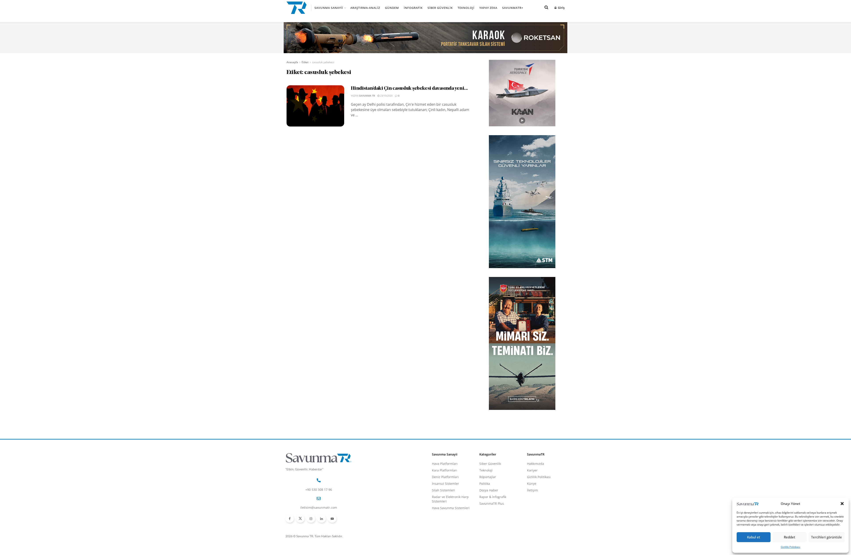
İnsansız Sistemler (445, 483)
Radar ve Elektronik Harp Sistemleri (450, 499)
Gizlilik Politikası (790, 547)
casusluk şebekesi (323, 62)
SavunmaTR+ (512, 8)
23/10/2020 (385, 95)
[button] (842, 503)
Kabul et (753, 537)
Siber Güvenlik (440, 8)
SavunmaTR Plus (491, 503)
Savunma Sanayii (328, 8)
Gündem (392, 8)
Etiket (305, 62)
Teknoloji (466, 8)
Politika (484, 483)
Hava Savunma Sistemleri (451, 508)
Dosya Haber (488, 490)
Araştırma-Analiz (365, 8)
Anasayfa (292, 62)
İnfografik (413, 8)
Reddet (789, 537)
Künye (531, 483)
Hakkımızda (535, 464)
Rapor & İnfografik (492, 497)
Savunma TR (367, 95)
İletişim (532, 490)
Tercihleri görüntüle (826, 537)
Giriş (561, 8)
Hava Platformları (445, 464)
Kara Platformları (444, 470)
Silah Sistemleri (443, 490)
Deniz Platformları (445, 477)
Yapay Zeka (488, 8)
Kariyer (532, 470)
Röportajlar (487, 477)
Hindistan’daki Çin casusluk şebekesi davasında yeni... (409, 88)
